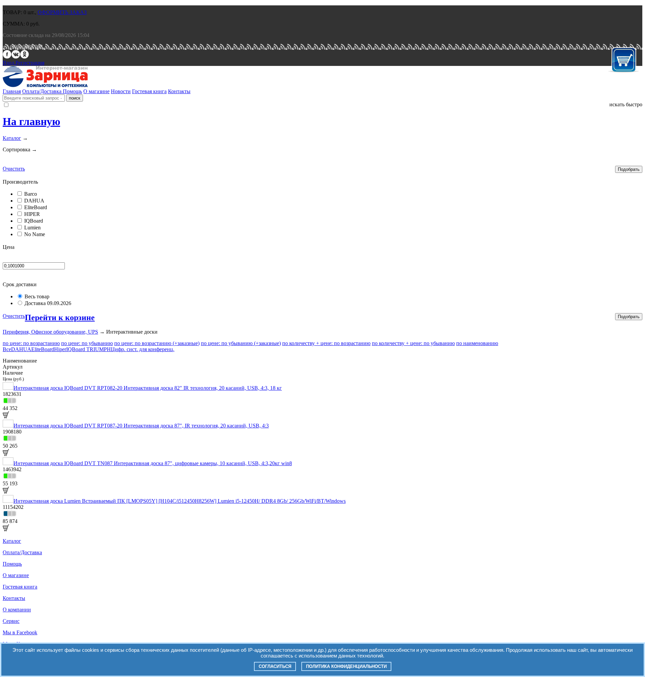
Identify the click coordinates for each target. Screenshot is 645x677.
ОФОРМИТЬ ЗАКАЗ (62, 12)
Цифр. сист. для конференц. (142, 349)
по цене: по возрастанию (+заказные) (157, 343)
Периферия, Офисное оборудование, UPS (50, 332)
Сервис (11, 621)
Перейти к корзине (60, 317)
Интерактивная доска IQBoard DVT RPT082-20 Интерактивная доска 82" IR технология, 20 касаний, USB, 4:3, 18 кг (147, 388)
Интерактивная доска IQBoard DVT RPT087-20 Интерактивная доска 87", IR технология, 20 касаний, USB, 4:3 (141, 425)
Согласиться (275, 666)
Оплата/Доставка (42, 91)
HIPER (32, 214)
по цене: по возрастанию (31, 343)
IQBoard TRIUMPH (88, 349)
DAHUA (34, 200)
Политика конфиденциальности (346, 666)
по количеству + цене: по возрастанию (326, 343)
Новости (121, 91)
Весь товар (37, 296)
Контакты (179, 91)
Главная (12, 91)
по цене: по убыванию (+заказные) (241, 343)
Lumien (32, 227)
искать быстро (625, 104)
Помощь (72, 91)
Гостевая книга (149, 91)
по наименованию (477, 343)
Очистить (14, 169)
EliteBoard (35, 207)
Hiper (60, 349)
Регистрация (29, 63)
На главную (31, 121)
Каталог (12, 138)
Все (7, 349)
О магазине (96, 91)
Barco (30, 194)
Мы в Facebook (20, 632)
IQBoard (33, 221)
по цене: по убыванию (87, 343)
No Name (34, 234)
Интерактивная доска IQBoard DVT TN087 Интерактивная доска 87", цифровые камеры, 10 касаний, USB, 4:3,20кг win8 (152, 463)
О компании (17, 609)
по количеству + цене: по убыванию (413, 343)
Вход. (9, 63)
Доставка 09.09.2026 (48, 303)
